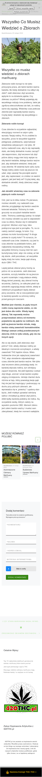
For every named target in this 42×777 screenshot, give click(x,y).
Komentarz (13, 525)
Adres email (14, 551)
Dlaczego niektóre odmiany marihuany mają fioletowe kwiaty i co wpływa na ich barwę (19, 671)
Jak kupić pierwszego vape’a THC (15, 667)
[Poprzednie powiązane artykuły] (32, 439)
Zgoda (11, 8)
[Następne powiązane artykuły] (37, 439)
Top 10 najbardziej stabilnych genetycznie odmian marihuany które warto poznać (18, 662)
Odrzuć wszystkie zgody (24, 8)
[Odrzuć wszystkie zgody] (39, 8)
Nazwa (11, 542)
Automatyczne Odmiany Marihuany (9, 472)
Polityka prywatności (21, 12)
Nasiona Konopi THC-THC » (23, 772)
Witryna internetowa (19, 559)
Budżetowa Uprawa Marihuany (30, 471)
